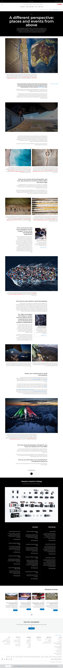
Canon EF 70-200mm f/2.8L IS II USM (16, 294)
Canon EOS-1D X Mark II (17, 219)
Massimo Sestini (41, 87)
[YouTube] (2, 659)
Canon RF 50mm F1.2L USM (14, 531)
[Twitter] (4, 659)
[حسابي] (2, 4)
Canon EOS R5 (52, 531)
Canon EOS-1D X (34, 293)
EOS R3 (45, 386)
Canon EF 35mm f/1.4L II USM (15, 439)
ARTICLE (31, 14)
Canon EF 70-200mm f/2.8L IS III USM (18, 171)
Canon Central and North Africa (56, 659)
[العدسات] (34, 6)
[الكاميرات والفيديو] (37, 6)
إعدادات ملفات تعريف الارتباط (10, 656)
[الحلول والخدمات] (19, 6)
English (33, 1)
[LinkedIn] (6, 659)
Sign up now (31, 628)
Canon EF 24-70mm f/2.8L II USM (39, 391)
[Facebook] (11, 659)
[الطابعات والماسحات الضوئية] (25, 6)
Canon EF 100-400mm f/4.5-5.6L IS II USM (40, 220)
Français (30, 1)
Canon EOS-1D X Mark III (26, 77)
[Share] (31, 474)
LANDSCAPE (29, 601)
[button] (38, 614)
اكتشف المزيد (55, 610)
